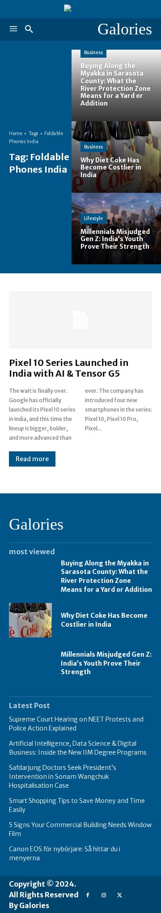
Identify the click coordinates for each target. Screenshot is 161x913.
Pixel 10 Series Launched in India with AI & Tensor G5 (68, 368)
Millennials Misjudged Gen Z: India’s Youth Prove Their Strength (106, 663)
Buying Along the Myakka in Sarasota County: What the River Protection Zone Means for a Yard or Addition (106, 576)
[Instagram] (103, 894)
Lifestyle (93, 218)
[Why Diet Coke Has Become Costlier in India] (116, 157)
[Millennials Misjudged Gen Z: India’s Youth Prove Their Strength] (116, 228)
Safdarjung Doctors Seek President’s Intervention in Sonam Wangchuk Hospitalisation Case (62, 776)
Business (93, 52)
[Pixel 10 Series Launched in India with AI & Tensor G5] (80, 319)
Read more (32, 459)
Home (15, 133)
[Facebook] (87, 894)
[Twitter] (120, 894)
